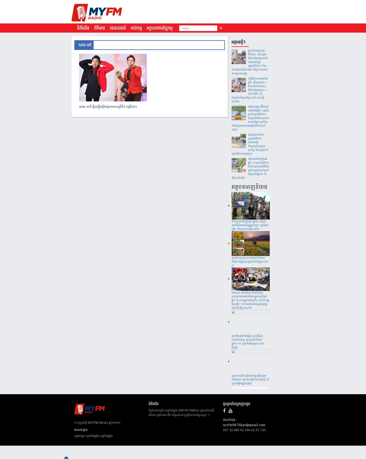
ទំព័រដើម (83, 28)
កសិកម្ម (136, 28)
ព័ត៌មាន (99, 28)
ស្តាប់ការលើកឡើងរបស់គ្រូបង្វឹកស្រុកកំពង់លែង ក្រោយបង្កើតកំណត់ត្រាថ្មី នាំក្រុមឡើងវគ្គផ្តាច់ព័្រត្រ (250, 379)
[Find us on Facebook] (225, 411)
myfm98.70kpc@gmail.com (244, 425)
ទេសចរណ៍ (118, 28)
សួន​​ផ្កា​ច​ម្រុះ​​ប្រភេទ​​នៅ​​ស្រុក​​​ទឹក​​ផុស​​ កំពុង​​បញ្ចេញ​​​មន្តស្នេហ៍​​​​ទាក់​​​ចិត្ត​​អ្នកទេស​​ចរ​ (250, 261)
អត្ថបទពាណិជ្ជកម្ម (160, 28)
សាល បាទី (85, 45)
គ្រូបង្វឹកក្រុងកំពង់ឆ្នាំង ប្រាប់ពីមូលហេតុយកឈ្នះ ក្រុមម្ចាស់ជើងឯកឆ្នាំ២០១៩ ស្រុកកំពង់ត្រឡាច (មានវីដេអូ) (248, 342)
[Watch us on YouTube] (231, 411)
